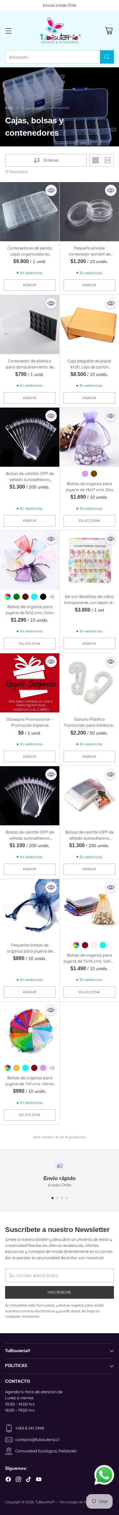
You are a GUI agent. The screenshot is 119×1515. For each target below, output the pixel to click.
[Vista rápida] (51, 190)
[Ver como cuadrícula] (95, 160)
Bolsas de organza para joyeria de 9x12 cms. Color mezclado (30, 612)
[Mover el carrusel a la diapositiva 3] (62, 1198)
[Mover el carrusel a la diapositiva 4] (67, 1198)
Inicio (9, 108)
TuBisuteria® (45, 1502)
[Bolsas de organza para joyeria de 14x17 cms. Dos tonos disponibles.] (89, 437)
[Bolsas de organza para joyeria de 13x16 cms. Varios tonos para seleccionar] (89, 908)
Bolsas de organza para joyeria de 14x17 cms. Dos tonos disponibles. (89, 489)
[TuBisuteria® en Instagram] (18, 1480)
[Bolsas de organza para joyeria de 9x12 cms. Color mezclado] (29, 560)
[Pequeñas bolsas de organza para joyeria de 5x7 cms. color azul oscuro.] (29, 908)
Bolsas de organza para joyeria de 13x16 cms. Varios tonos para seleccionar (89, 961)
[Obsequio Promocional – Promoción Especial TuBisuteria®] (29, 682)
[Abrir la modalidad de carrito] (108, 30)
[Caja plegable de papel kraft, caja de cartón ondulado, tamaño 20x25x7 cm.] (89, 324)
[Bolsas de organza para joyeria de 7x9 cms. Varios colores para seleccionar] (29, 1031)
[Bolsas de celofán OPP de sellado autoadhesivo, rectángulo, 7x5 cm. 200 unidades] (89, 795)
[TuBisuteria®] (59, 30)
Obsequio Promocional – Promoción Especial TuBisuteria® (29, 725)
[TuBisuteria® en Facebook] (8, 1480)
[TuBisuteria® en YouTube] (39, 1480)
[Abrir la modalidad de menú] (8, 30)
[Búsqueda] (107, 57)
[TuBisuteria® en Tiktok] (28, 1480)
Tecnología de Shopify (77, 1502)
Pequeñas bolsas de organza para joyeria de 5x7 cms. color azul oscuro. (30, 950)
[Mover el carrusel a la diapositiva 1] (52, 1198)
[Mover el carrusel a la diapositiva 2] (57, 1198)
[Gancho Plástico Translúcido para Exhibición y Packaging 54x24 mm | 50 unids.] (89, 682)
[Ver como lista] (108, 160)
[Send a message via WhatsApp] (104, 1475)
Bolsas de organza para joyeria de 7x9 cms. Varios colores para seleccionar (29, 1083)
